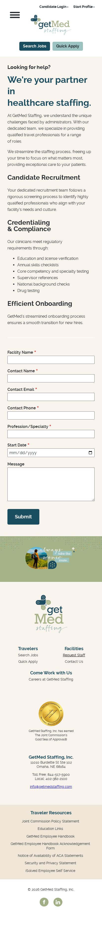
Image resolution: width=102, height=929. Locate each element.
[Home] (51, 33)
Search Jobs (34, 46)
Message (16, 464)
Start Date (16, 445)
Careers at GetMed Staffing (51, 679)
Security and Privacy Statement (50, 863)
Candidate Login (52, 7)
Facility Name (20, 352)
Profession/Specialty (27, 426)
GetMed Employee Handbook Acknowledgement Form (50, 846)
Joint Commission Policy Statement (50, 821)
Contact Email (20, 389)
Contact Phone (21, 408)
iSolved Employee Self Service (50, 871)
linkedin (57, 902)
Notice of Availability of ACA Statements (50, 856)
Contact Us (74, 662)
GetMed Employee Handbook (50, 836)
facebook (44, 902)
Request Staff (74, 655)
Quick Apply (67, 46)
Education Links (50, 829)
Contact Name (21, 371)
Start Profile (83, 7)
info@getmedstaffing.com (51, 787)
